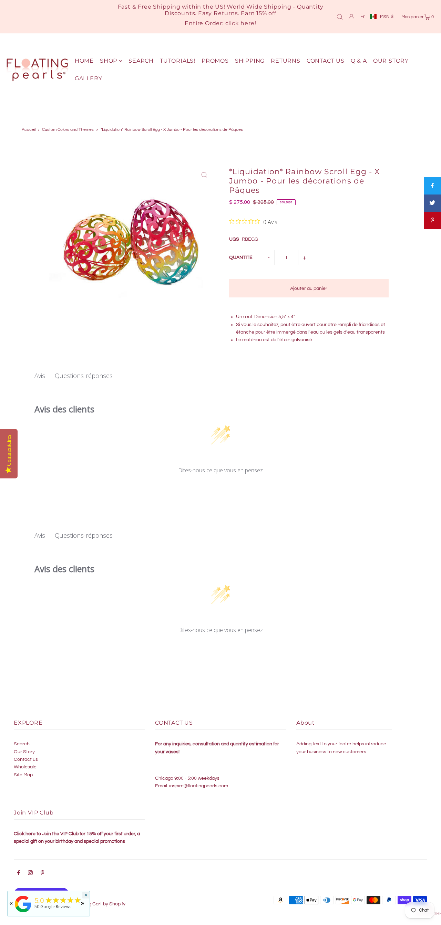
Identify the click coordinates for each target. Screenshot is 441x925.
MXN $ (386, 16)
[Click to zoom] (204, 174)
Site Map (23, 774)
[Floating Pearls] (23, 912)
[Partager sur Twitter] (432, 203)
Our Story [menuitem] (391, 60)
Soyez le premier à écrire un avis (221, 488)
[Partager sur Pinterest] (432, 220)
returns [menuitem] (285, 60)
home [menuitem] (84, 60)
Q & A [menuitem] (359, 60)
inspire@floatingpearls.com (198, 786)
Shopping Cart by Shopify (98, 904)
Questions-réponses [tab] (84, 375)
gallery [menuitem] (88, 78)
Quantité (241, 257)
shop (108, 60)
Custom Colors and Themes (68, 129)
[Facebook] (18, 873)
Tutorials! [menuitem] (177, 60)
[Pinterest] (42, 873)
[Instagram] (30, 873)
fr (362, 16)
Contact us (26, 759)
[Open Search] (339, 16)
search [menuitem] (141, 60)
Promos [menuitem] (215, 60)
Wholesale (25, 767)
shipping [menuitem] (250, 60)
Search (22, 744)
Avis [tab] (39, 375)
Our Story (24, 751)
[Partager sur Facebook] (432, 186)
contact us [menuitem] (326, 60)
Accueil (28, 129)
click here (240, 23)
